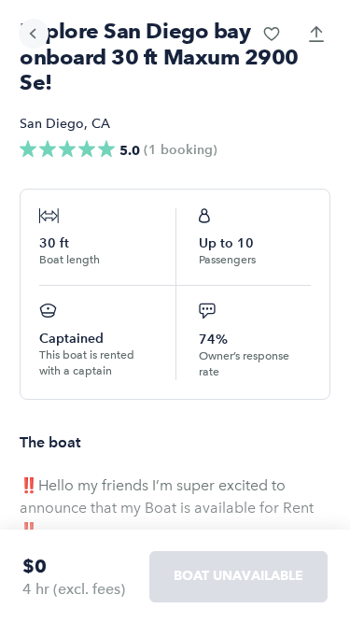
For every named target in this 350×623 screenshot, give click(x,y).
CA (100, 124)
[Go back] (34, 34)
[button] (272, 34)
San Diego (52, 124)
